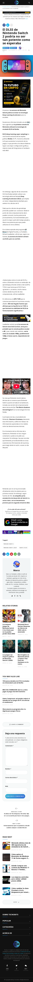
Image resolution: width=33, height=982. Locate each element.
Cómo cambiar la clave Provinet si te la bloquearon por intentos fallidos (20, 891)
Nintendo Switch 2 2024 (10, 547)
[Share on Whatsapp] (15, 554)
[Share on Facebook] (4, 25)
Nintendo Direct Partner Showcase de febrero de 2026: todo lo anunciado (24, 628)
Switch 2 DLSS (23, 547)
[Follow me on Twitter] (12, 596)
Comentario (9, 746)
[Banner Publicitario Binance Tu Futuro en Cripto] (16, 93)
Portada (4, 6)
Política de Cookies (19, 953)
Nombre (8, 769)
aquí (26, 18)
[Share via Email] (18, 554)
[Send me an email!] (17, 596)
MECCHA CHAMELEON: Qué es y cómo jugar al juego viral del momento (15, 691)
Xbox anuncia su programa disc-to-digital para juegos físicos (14, 710)
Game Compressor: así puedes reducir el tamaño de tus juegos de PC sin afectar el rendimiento (16, 700)
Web (6, 786)
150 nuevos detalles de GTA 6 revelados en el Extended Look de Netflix (16, 682)
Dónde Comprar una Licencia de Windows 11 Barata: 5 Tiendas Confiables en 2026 (20, 869)
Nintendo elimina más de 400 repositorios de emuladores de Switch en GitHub (20, 846)
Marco (5, 50)
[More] (11, 25)
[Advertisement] (16, 171)
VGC (28, 122)
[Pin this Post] (11, 554)
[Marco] (16, 564)
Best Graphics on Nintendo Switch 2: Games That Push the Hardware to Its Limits (23, 659)
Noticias (9, 6)
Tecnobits (16, 979)
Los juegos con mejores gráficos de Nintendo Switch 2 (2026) (8, 657)
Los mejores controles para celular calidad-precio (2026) (19, 879)
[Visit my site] (20, 596)
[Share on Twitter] (7, 25)
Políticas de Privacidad (8, 953)
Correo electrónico (11, 777)
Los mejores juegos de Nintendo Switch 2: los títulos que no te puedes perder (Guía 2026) (9, 629)
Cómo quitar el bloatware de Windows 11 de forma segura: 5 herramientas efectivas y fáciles (20, 858)
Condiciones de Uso (25, 951)
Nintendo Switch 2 (9, 544)
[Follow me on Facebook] (15, 596)
